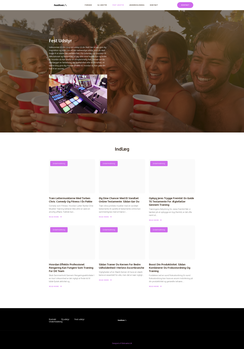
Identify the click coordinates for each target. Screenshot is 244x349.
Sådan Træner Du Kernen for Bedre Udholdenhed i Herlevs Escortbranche (121, 266)
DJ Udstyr (102, 5)
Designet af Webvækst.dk (122, 343)
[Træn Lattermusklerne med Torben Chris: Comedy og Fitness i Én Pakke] (72, 176)
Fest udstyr (118, 5)
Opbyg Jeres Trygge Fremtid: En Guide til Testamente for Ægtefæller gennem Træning (171, 201)
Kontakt (154, 5)
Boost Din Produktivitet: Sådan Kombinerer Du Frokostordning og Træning (169, 268)
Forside (88, 5)
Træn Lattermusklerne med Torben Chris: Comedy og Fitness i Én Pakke (70, 199)
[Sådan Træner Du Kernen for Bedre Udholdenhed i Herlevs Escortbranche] (122, 242)
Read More (54, 217)
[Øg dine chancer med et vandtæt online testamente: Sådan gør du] (122, 176)
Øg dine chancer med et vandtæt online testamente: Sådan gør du (119, 199)
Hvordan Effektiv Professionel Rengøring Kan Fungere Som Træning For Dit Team (71, 268)
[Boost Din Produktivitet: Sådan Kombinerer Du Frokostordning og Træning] (172, 242)
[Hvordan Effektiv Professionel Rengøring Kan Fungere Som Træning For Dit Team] (72, 242)
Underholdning (136, 5)
